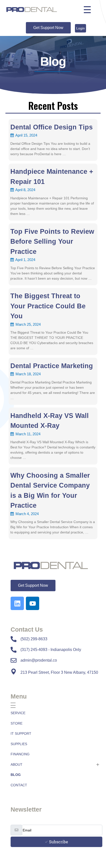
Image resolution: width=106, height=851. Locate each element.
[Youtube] (32, 603)
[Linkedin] (17, 603)
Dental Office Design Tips (51, 127)
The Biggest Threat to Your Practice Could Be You (48, 306)
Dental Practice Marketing (51, 366)
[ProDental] (56, 565)
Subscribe (58, 841)
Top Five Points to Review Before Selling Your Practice (52, 241)
